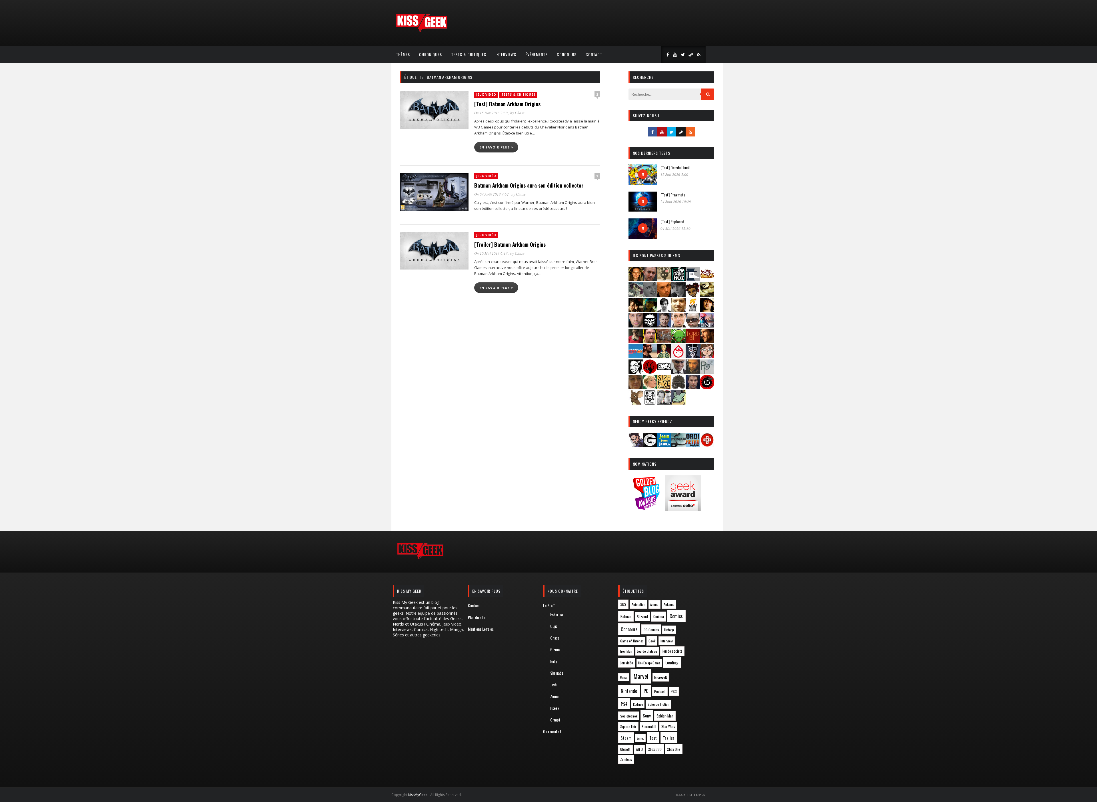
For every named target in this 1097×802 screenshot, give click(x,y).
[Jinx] (650, 326)
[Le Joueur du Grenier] (650, 341)
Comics (676, 616)
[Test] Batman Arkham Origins (507, 104)
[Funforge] (693, 310)
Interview (666, 640)
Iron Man (626, 651)
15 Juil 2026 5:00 (674, 174)
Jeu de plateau (647, 651)
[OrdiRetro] (693, 445)
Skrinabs (556, 673)
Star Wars (668, 726)
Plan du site (476, 617)
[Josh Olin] (678, 326)
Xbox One (673, 749)
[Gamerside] (650, 445)
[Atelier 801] (678, 279)
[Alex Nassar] (650, 279)
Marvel (641, 676)
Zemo (554, 696)
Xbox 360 (655, 749)
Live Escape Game (649, 663)
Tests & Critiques (468, 54)
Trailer (668, 738)
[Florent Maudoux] (650, 310)
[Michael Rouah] (678, 356)
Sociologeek (628, 715)
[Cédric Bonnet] (650, 295)
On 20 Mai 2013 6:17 (491, 253)
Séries (640, 738)
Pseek (554, 708)
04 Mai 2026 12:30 (675, 228)
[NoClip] (650, 372)
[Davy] (664, 295)
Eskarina (556, 614)
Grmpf (555, 720)
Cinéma (658, 616)
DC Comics (651, 629)
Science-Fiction (658, 704)
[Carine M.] (635, 295)
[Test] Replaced (672, 221)
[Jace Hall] (635, 326)
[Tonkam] (707, 387)
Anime (654, 604)
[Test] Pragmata (672, 195)
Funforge (669, 630)
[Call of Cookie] (707, 279)
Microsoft (660, 677)
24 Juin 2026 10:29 (675, 201)
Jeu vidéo (626, 663)
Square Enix (628, 726)
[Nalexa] (707, 356)
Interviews (505, 54)
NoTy (553, 661)
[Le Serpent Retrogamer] (678, 445)
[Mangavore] (635, 356)
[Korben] (693, 326)
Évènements (536, 54)
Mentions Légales (481, 629)
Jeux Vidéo (486, 95)
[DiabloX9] (678, 295)
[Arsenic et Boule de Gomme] (664, 279)
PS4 (624, 704)
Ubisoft (625, 749)
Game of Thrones (632, 641)
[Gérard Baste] (707, 310)
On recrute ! (552, 731)
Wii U (639, 749)
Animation (638, 604)
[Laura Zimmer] (635, 341)
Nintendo (629, 690)
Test (653, 738)
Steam (625, 738)
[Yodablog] (678, 403)
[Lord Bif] (693, 341)
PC (646, 691)
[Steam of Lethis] (678, 387)
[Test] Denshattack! (675, 167)
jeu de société (672, 651)
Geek (651, 641)
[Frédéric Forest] (678, 310)
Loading (671, 662)
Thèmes (403, 54)
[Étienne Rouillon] (635, 310)
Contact (594, 54)
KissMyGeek (417, 794)
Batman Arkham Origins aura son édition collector (528, 185)
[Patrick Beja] (693, 372)
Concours (566, 54)
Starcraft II (649, 726)
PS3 (674, 691)
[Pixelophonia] (707, 372)
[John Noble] (664, 326)
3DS (623, 604)
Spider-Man (664, 716)
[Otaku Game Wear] (707, 445)
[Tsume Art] (650, 403)
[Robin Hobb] (635, 387)
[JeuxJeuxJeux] (664, 445)
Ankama (669, 604)
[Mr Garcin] (693, 356)
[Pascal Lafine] (678, 372)
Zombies (626, 759)
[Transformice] (635, 403)
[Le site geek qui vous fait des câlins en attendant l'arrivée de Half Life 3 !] (421, 30)
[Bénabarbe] (693, 279)
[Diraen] (693, 295)
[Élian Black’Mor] (707, 295)
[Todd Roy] (693, 387)
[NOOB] (664, 372)
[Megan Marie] (664, 356)
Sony (647, 716)
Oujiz (554, 626)
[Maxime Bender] (650, 356)
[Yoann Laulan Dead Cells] (707, 326)
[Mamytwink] (707, 341)
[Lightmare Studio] (678, 341)
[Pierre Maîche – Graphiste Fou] (635, 445)
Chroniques (430, 54)
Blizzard (642, 616)
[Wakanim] (664, 403)
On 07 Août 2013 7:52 (492, 194)
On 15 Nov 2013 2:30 (491, 112)
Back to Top (689, 795)
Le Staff (549, 605)
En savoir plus (495, 147)
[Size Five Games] (664, 387)
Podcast (660, 691)
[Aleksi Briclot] (635, 279)
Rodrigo (638, 704)
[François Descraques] (664, 310)
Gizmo (555, 649)
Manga (623, 677)
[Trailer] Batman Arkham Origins (510, 244)
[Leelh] (664, 341)
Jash (553, 685)
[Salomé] (650, 387)
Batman (625, 616)
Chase (520, 112)
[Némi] (635, 372)
